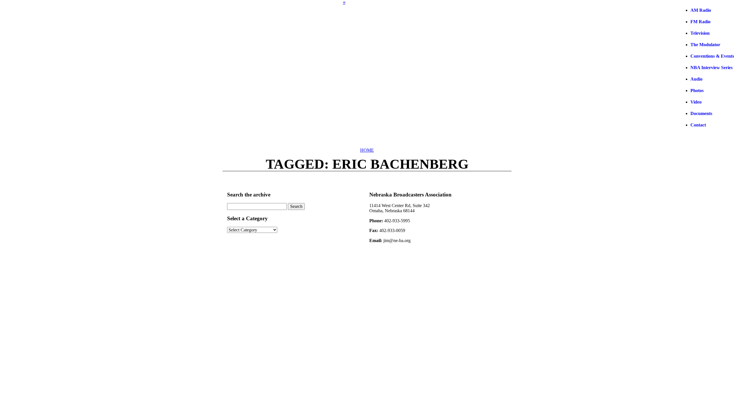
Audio (696, 79)
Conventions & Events (712, 56)
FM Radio (700, 21)
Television (700, 33)
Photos (697, 90)
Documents (701, 113)
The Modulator (705, 44)
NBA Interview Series (711, 67)
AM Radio (700, 10)
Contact (698, 124)
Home (367, 150)
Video (696, 102)
